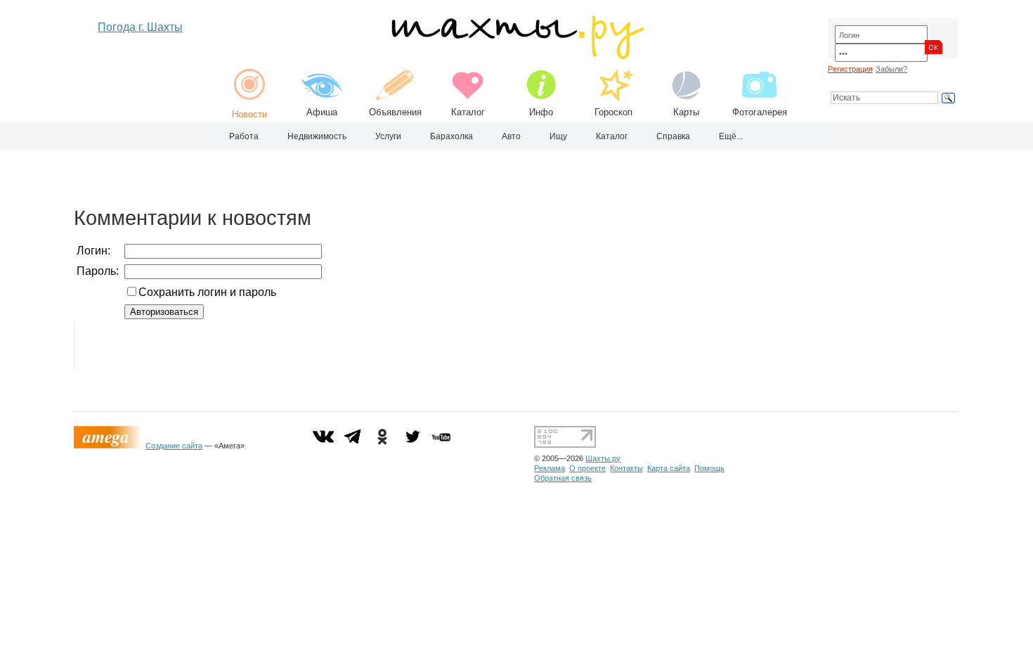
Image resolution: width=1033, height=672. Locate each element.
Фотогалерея (759, 112)
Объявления (395, 112)
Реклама (549, 468)
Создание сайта (173, 445)
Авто (511, 136)
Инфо (541, 112)
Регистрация (850, 69)
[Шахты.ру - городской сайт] (517, 56)
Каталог (468, 112)
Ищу (558, 136)
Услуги (388, 136)
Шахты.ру (603, 458)
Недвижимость (316, 136)
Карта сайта (668, 468)
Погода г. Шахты (140, 27)
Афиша (321, 112)
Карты (686, 112)
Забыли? (891, 69)
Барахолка (451, 136)
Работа (244, 136)
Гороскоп (613, 112)
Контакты (626, 468)
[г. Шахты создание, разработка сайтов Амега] (109, 445)
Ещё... (731, 136)
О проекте (587, 468)
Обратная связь (563, 478)
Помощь (709, 468)
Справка (673, 136)
